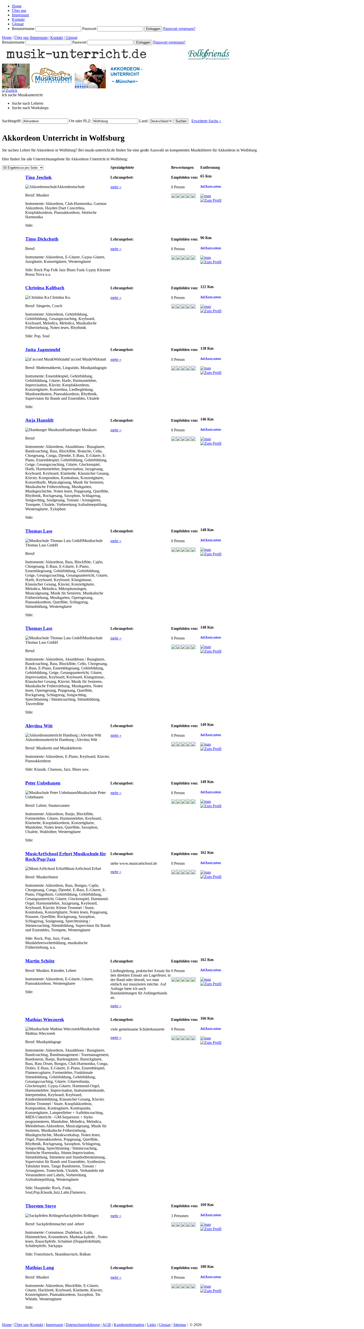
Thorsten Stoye (40, 1205)
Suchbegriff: (12, 121)
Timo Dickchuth (41, 239)
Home (17, 6)
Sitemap (179, 1325)
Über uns (19, 10)
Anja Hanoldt (39, 420)
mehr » (115, 187)
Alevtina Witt (38, 725)
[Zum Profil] (210, 200)
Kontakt (18, 19)
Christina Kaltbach (44, 287)
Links (151, 1325)
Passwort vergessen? (179, 28)
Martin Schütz (39, 960)
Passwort (89, 28)
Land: (144, 121)
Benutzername (23, 28)
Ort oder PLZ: (80, 121)
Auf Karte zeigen (210, 186)
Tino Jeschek (38, 177)
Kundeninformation (129, 1325)
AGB (106, 1325)
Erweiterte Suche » (206, 121)
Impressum (20, 15)
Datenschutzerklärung (83, 1325)
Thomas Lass (38, 531)
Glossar (18, 24)
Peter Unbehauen (42, 783)
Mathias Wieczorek (44, 1019)
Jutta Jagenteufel (42, 349)
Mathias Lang (39, 1267)
